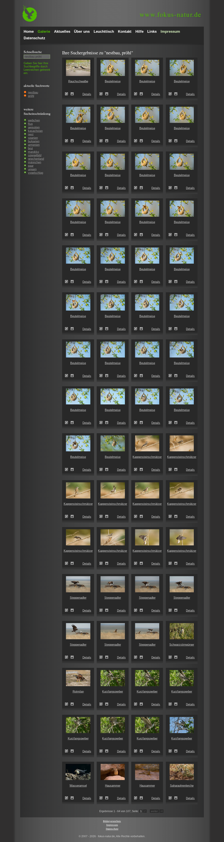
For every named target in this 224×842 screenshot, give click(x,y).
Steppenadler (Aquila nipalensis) (68, 610)
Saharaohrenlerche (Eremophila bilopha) (171, 797)
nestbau (33, 92)
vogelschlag (35, 172)
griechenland (36, 158)
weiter (154, 811)
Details (86, 94)
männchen (34, 162)
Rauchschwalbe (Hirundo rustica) (68, 93)
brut (30, 148)
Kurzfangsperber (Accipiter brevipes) (102, 704)
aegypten (34, 127)
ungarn (32, 169)
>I (161, 811)
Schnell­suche (33, 52)
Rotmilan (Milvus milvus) (68, 704)
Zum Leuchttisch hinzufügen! (72, 93)
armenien (34, 144)
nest (30, 134)
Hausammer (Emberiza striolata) (102, 797)
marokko (33, 151)
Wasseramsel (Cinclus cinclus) (68, 797)
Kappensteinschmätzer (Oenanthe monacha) (137, 469)
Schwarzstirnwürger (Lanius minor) (171, 657)
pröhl (31, 96)
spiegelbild (34, 155)
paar (30, 165)
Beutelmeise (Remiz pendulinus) (102, 93)
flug (30, 123)
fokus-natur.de (170, 14)
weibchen (34, 120)
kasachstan (35, 130)
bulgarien (33, 141)
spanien (33, 137)
